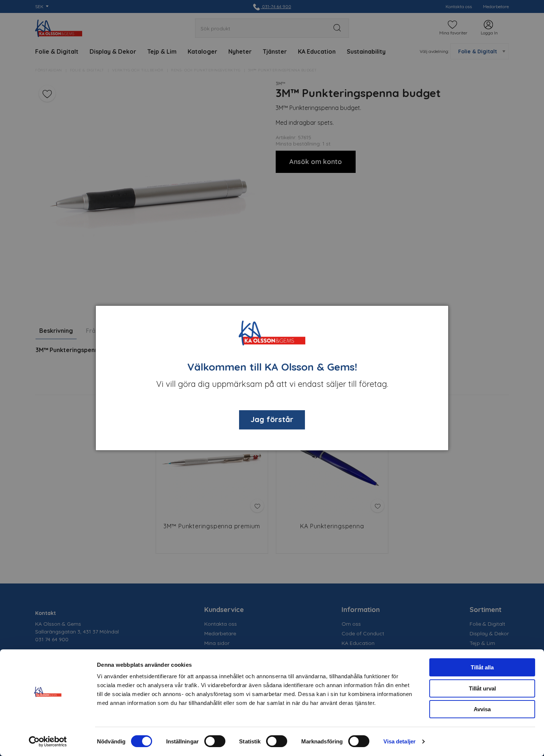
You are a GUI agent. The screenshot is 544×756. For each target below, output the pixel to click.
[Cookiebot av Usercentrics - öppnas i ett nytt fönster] (48, 741)
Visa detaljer (399, 741)
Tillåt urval (482, 688)
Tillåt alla (482, 667)
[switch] (214, 741)
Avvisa (482, 709)
